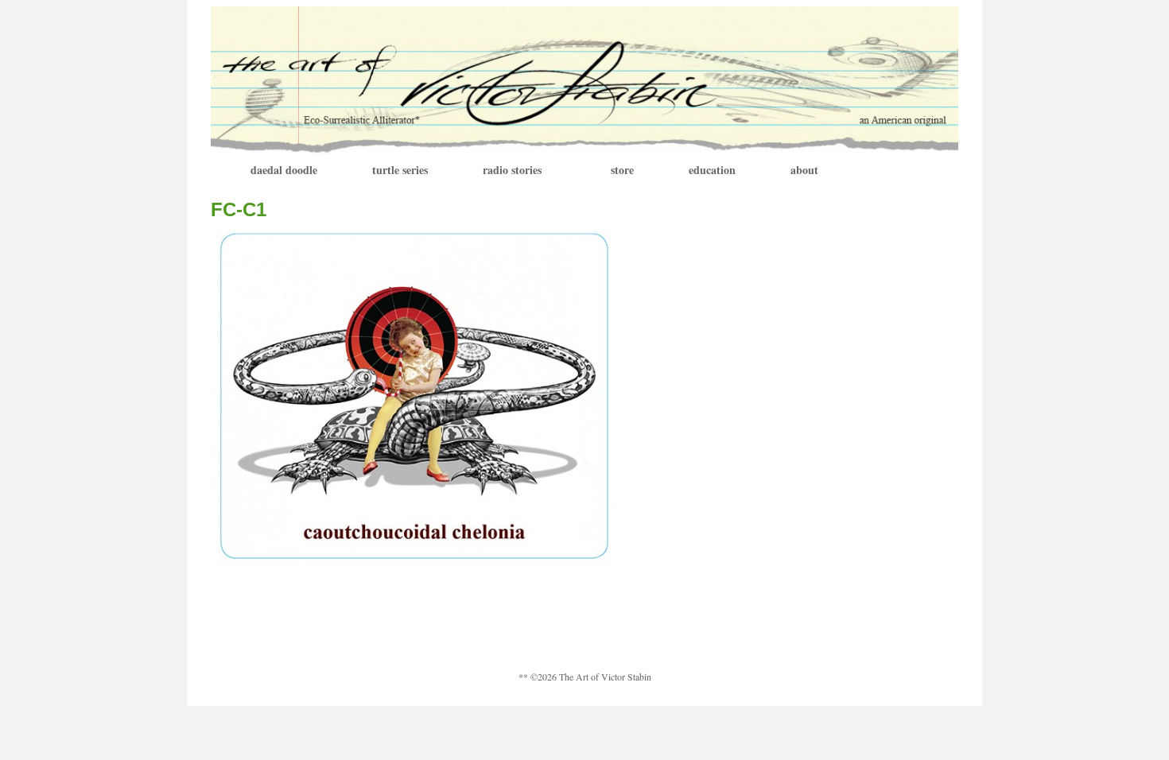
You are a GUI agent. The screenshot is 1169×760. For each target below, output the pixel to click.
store (622, 169)
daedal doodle (283, 169)
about (804, 169)
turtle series (400, 169)
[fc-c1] (415, 396)
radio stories (512, 169)
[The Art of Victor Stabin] (584, 78)
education (712, 169)
